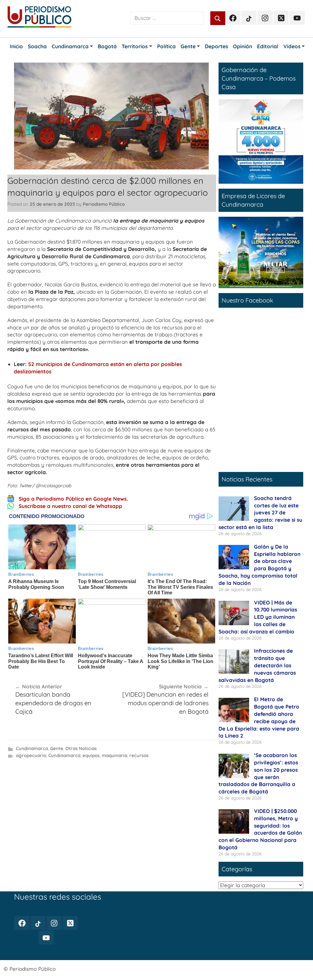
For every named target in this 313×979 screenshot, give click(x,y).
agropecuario (31, 755)
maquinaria (114, 755)
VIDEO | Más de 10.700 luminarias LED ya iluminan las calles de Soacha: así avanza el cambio (258, 617)
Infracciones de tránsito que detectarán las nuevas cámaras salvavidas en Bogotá (257, 665)
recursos (139, 755)
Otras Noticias (81, 748)
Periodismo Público (104, 204)
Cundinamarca (32, 748)
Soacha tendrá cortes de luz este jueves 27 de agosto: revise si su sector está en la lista (260, 512)
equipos (91, 755)
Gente (56, 748)
